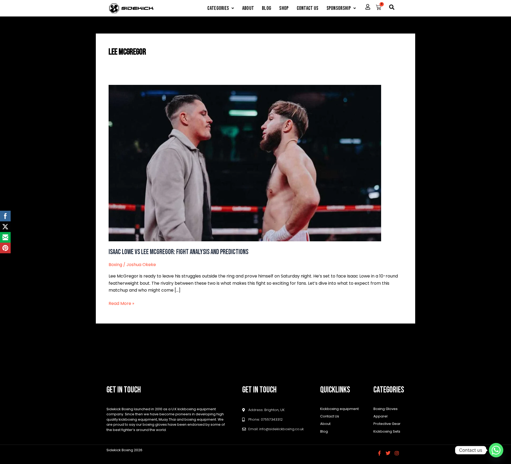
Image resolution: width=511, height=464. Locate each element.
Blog (266, 8)
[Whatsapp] (496, 450)
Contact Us (308, 8)
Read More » (121, 303)
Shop (284, 8)
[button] (220, 8)
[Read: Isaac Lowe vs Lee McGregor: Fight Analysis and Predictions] (245, 163)
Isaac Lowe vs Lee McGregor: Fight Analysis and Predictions (178, 252)
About (248, 8)
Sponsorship (339, 8)
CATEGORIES (218, 8)
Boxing (115, 265)
